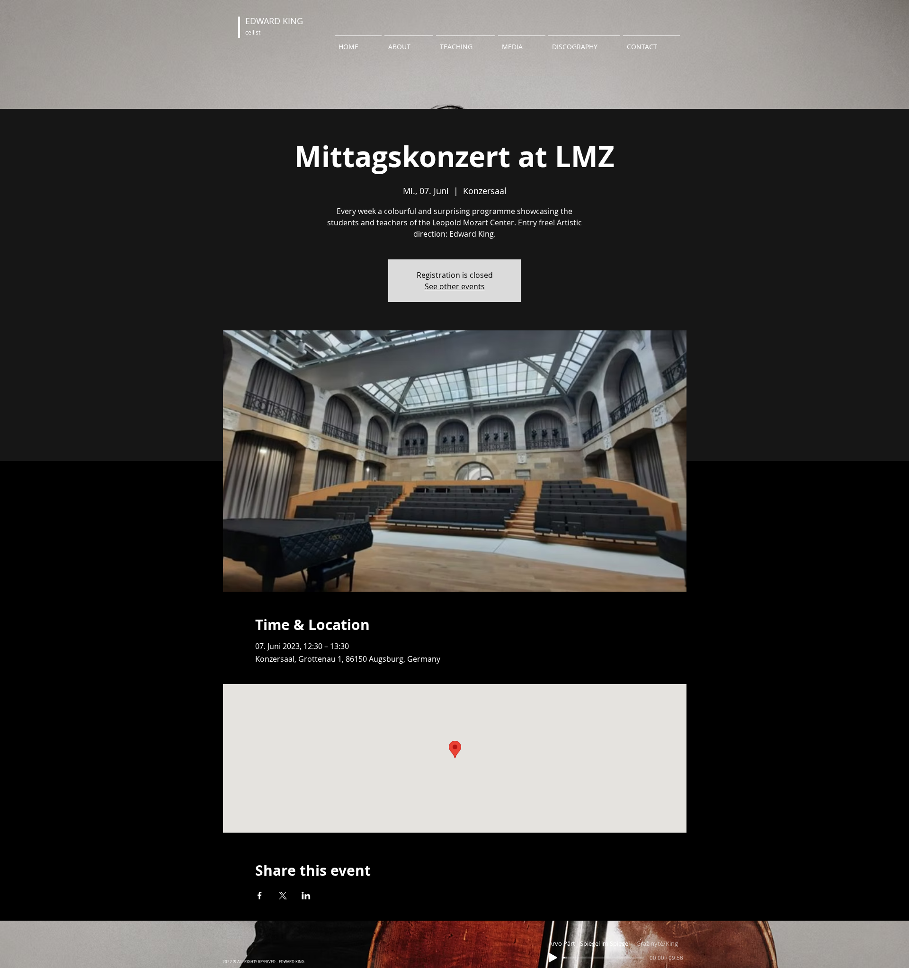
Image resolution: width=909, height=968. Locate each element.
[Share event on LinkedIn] (306, 895)
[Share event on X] (282, 895)
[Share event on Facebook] (259, 895)
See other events (455, 286)
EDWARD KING (274, 21)
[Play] (553, 957)
